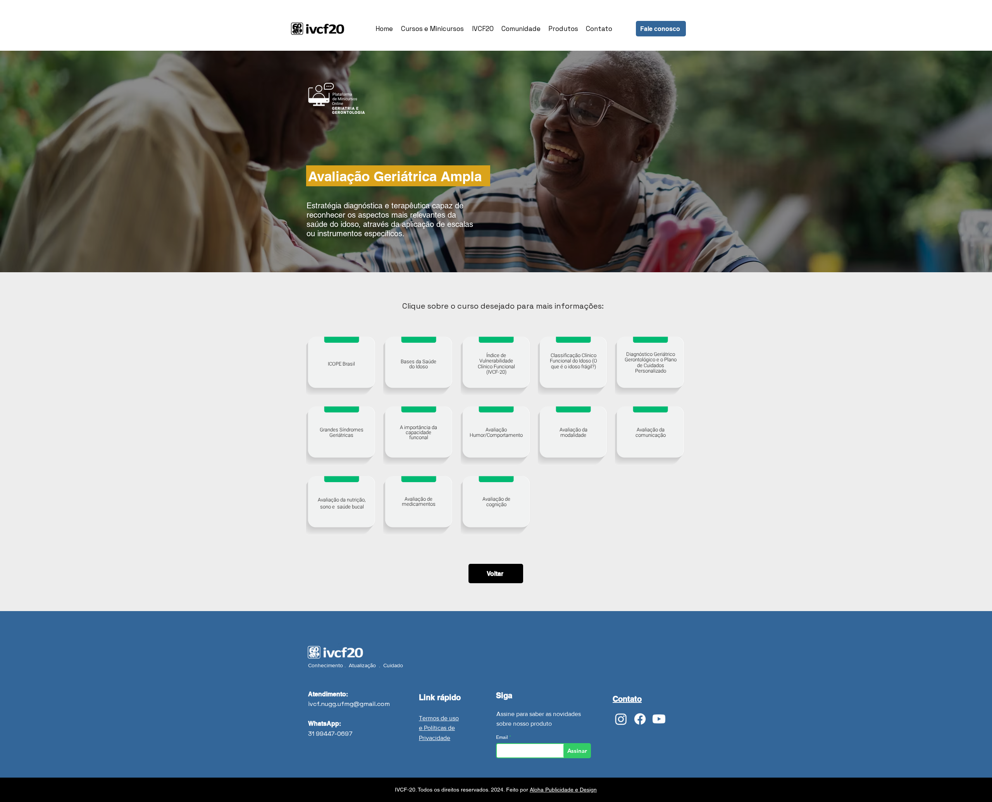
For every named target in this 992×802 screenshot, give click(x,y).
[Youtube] (658, 718)
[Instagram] (621, 718)
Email (502, 737)
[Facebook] (640, 718)
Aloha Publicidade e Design (563, 790)
